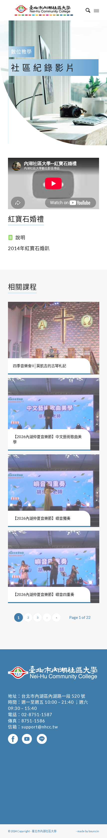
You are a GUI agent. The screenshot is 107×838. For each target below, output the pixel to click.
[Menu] (96, 10)
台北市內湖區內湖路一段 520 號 (53, 696)
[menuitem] (85, 10)
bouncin (94, 831)
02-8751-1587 (36, 714)
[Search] (85, 10)
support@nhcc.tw (39, 726)
